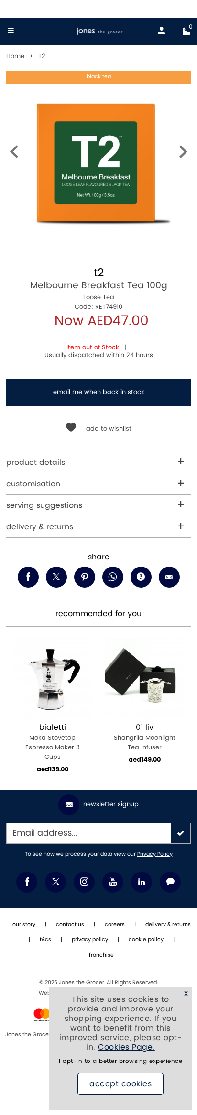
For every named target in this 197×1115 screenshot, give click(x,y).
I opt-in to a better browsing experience (120, 1061)
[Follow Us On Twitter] (55, 882)
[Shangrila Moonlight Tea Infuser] (145, 678)
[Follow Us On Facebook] (26, 882)
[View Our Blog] (170, 882)
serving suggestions (44, 505)
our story (23, 924)
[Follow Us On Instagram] (84, 882)
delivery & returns (39, 527)
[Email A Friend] (169, 577)
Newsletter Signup (111, 804)
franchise (101, 955)
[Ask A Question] (141, 577)
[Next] (183, 154)
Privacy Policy (155, 854)
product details (35, 462)
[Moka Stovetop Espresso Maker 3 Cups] (52, 678)
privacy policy (90, 940)
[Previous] (14, 154)
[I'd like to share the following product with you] (112, 577)
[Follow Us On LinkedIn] (141, 882)
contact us (70, 924)
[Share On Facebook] (28, 577)
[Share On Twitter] (56, 577)
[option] (98, 163)
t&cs (45, 940)
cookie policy (146, 940)
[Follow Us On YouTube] (112, 882)
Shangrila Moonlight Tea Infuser (144, 737)
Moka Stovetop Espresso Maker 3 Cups (52, 742)
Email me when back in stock (98, 392)
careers (115, 924)
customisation (33, 484)
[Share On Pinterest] (84, 577)
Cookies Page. (126, 1047)
